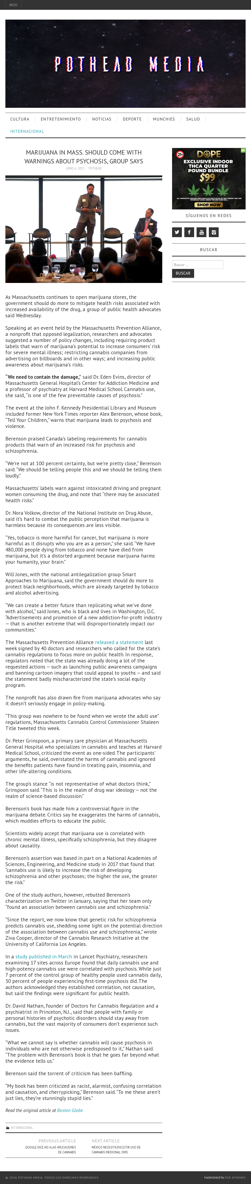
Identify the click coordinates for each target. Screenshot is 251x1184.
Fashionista (214, 1177)
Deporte (132, 119)
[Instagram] (214, 232)
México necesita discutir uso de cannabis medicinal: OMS (116, 1149)
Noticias (102, 119)
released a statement (119, 642)
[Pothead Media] (125, 63)
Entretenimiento (61, 119)
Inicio (13, 5)
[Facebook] (189, 232)
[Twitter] (177, 232)
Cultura (19, 119)
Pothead (95, 168)
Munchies (164, 119)
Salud (193, 119)
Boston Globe (70, 1110)
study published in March (43, 956)
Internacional (27, 131)
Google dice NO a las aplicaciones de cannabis (50, 1149)
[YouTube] (201, 232)
